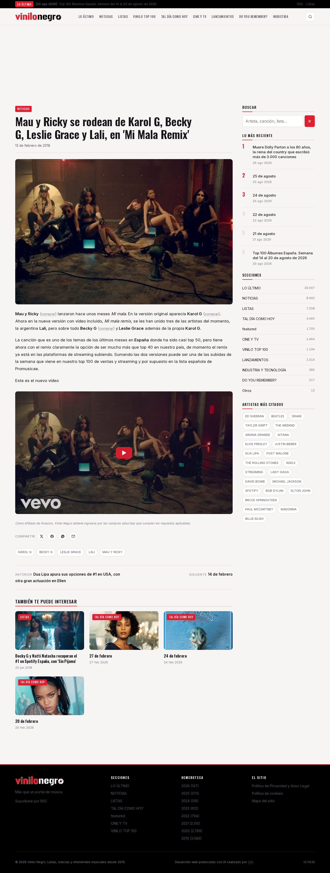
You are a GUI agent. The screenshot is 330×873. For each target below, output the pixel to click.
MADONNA (289, 509)
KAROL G (25, 552)
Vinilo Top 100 (144, 16)
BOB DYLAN (274, 490)
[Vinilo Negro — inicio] (38, 16)
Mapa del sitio (263, 801)
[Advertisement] (165, 61)
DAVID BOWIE (255, 481)
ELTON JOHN (300, 490)
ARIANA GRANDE (257, 435)
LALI (92, 552)
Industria (280, 16)
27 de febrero (100, 656)
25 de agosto (264, 176)
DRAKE (297, 416)
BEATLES (277, 416)
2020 (191, 831)
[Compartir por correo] (73, 536)
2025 (190, 793)
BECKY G (46, 552)
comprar (48, 314)
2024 (190, 801)
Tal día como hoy (174, 16)
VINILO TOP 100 (123, 831)
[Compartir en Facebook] (52, 536)
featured (118, 816)
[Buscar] (310, 16)
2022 (190, 816)
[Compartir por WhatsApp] (62, 536)
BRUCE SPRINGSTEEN (261, 500)
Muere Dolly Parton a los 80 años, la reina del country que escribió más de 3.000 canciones (282, 152)
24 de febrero (175, 656)
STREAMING (254, 472)
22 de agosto (264, 215)
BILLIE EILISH (254, 519)
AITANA (283, 435)
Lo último (86, 16)
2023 (189, 808)
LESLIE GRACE (70, 552)
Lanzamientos (223, 16)
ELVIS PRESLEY (256, 444)
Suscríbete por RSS (31, 801)
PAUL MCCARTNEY (259, 509)
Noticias (106, 16)
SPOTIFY (251, 490)
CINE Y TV (119, 823)
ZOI (250, 862)
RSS (300, 4)
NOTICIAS (23, 109)
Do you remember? (253, 16)
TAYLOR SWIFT (256, 425)
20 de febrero (26, 721)
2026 (190, 786)
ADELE (290, 463)
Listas (310, 4)
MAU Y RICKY (112, 552)
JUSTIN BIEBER (285, 444)
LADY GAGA (280, 472)
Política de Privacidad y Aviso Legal (280, 786)
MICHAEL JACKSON (287, 481)
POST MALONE (277, 453)
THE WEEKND (285, 425)
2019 (191, 838)
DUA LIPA (252, 453)
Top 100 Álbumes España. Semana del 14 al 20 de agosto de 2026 (283, 255)
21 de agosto (264, 234)
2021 (190, 823)
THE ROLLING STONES (262, 463)
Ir (309, 121)
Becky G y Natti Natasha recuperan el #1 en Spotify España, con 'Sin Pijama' (46, 658)
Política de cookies (267, 793)
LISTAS (116, 801)
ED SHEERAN (254, 416)
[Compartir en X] (41, 536)
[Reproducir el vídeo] (124, 452)
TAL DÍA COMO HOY (127, 808)
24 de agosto (264, 195)
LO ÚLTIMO (120, 786)
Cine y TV (200, 16)
